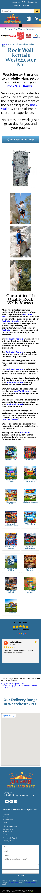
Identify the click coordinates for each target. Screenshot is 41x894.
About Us (16, 2)
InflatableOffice (30, 892)
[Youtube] (15, 801)
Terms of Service (29, 883)
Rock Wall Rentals (10, 321)
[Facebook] (7, 801)
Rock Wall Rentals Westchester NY (20, 57)
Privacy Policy (13, 883)
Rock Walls (7, 330)
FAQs (24, 2)
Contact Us (32, 2)
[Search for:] (17, 11)
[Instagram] (11, 801)
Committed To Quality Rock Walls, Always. (20, 299)
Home (5, 44)
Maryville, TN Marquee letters (12, 683)
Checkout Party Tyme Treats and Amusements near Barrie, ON (19, 686)
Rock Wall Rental (20, 86)
